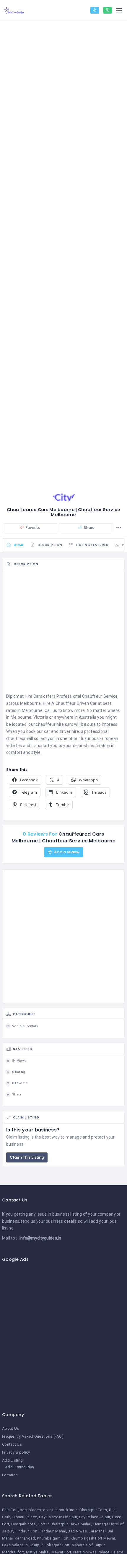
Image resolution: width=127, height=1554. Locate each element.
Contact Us (12, 1444)
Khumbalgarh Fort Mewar (93, 1538)
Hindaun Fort (26, 1531)
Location (10, 1475)
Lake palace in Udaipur (22, 1545)
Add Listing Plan (19, 1467)
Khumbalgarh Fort (53, 1538)
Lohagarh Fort (57, 1545)
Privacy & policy (16, 1452)
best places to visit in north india (49, 1510)
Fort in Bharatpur (53, 1524)
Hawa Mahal (80, 1524)
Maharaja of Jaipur (88, 1545)
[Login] (94, 10)
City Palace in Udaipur (58, 1517)
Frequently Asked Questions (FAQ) (33, 1436)
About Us (10, 1428)
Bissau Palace (24, 1517)
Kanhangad (25, 1538)
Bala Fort (10, 1510)
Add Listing (12, 1460)
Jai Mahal (97, 1531)
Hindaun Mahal (53, 1531)
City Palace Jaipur (94, 1517)
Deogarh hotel (24, 1524)
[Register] (107, 10)
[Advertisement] (63, 633)
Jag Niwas (77, 1531)
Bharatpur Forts (93, 1510)
